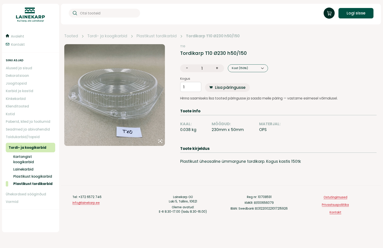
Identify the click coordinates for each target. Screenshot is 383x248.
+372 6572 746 (90, 197)
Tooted (71, 36)
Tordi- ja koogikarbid (107, 36)
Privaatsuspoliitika (335, 205)
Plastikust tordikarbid (157, 36)
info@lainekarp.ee (86, 203)
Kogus (185, 79)
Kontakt (335, 212)
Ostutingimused (335, 197)
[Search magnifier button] (74, 13)
